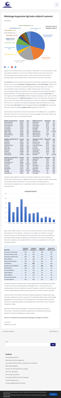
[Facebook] (5, 67)
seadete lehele (6, 396)
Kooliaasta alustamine (11, 357)
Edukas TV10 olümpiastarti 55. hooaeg (16, 369)
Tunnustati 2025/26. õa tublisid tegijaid (17, 377)
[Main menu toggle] (57, 4)
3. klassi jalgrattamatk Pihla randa (15, 383)
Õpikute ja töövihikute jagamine (14, 360)
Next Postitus (54, 331)
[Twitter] (8, 67)
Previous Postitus (8, 331)
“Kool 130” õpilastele (11, 371)
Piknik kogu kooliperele (12, 374)
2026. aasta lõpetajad (11, 366)
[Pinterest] (12, 67)
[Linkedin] (15, 67)
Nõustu (53, 394)
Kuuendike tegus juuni (12, 380)
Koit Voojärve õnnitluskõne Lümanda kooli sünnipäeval (21, 363)
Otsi (6, 341)
